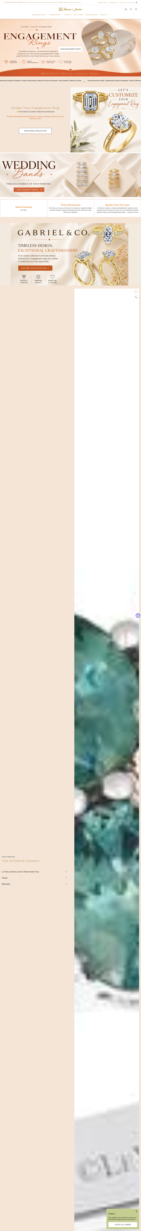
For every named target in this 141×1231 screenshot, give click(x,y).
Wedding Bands (113, 2)
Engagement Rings (102, 2)
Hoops (5, 878)
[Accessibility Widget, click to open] (138, 615)
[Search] (131, 9)
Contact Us (122, 2)
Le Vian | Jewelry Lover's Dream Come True (20, 871)
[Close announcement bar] (136, 2)
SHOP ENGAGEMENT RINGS (70, 49)
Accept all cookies (123, 1225)
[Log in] (126, 9)
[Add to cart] (136, 292)
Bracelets (6, 884)
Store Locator (130, 2)
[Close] (136, 1211)
